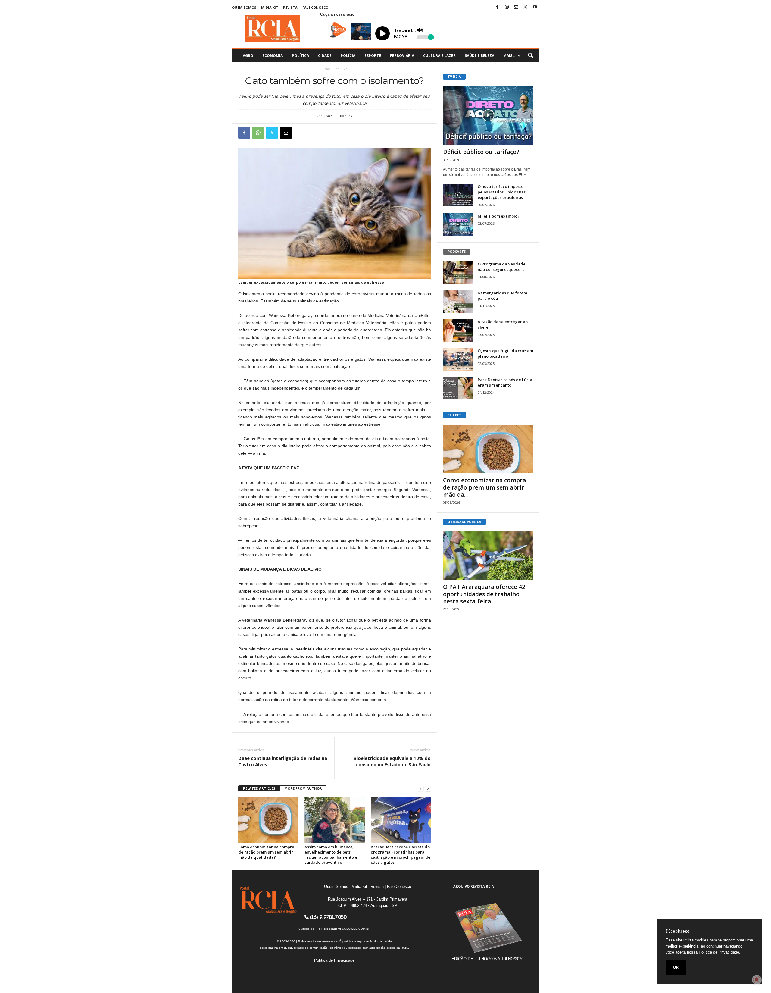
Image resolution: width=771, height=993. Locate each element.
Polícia (348, 55)
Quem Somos (244, 7)
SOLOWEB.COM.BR (356, 928)
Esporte (372, 55)
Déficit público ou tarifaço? (481, 152)
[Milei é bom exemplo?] (458, 224)
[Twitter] (525, 7)
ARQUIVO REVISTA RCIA (473, 886)
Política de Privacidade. (719, 952)
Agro (248, 55)
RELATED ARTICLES (259, 788)
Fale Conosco (315, 7)
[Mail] (516, 7)
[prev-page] (421, 788)
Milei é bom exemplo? (499, 216)
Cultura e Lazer (439, 55)
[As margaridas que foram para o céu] (458, 301)
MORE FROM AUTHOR (303, 788)
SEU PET (454, 415)
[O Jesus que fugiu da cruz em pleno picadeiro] (458, 359)
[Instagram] (506, 7)
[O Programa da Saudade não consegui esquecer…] (458, 272)
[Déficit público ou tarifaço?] (488, 115)
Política (300, 55)
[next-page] (428, 788)
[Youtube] (534, 7)
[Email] (286, 133)
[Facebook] (497, 7)
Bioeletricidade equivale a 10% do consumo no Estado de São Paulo (392, 761)
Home (326, 69)
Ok (676, 967)
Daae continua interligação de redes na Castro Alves (282, 761)
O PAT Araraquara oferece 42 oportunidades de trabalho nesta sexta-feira (484, 594)
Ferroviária (402, 55)
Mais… (509, 55)
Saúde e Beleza (479, 55)
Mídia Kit (269, 7)
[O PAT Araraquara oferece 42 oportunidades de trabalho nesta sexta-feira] (488, 555)
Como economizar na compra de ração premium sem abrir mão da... (484, 487)
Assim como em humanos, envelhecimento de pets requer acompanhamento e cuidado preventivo (330, 854)
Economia (272, 55)
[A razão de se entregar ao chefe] (458, 330)
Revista (290, 7)
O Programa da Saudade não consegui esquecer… (502, 266)
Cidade (325, 55)
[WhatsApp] (258, 133)
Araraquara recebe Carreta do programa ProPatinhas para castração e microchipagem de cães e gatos (400, 854)
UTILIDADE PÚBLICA (464, 521)
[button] (530, 55)
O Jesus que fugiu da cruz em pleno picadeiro (505, 353)
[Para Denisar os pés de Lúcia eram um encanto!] (458, 388)
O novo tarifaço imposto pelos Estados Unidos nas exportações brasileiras (502, 192)
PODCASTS (457, 251)
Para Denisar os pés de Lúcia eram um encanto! (505, 382)
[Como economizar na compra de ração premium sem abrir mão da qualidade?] (268, 820)
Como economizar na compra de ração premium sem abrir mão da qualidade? (266, 852)
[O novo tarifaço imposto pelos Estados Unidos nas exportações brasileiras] (458, 195)
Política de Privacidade (334, 960)
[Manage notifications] (757, 980)
